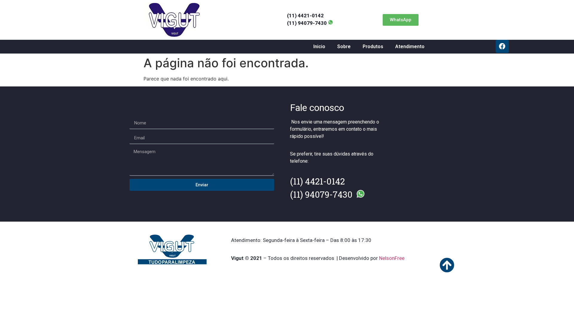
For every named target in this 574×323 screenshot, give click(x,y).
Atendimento (410, 46)
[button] (401, 20)
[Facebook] (502, 46)
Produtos (373, 46)
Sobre (344, 46)
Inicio (319, 46)
